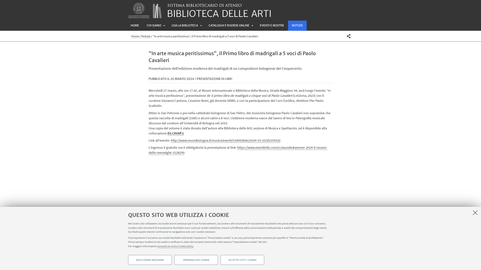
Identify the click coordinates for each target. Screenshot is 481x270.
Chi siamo (154, 25)
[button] (348, 36)
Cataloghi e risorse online (229, 25)
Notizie (297, 25)
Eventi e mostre (272, 25)
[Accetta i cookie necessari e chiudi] (475, 213)
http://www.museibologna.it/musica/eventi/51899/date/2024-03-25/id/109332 (226, 140)
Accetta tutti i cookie (242, 260)
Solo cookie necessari (150, 260)
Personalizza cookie (196, 260)
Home (135, 25)
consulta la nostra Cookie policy (175, 246)
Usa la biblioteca (185, 25)
